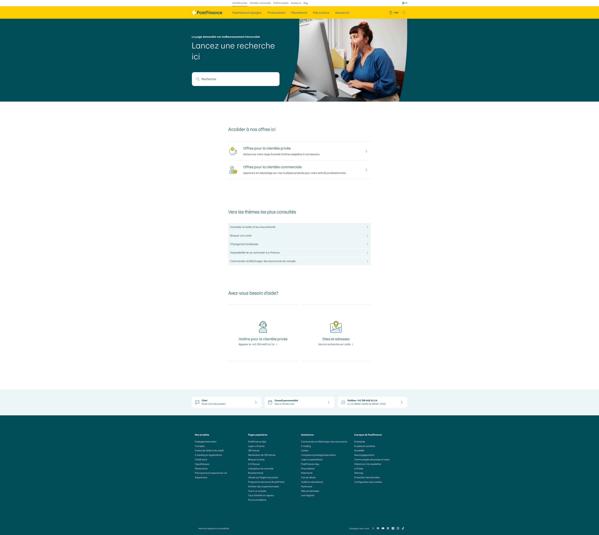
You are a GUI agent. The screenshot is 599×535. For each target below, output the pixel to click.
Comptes (200, 446)
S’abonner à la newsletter (367, 464)
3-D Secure (254, 464)
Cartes (304, 450)
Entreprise (359, 441)
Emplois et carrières (364, 446)
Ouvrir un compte (257, 491)
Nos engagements (364, 455)
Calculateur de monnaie (260, 468)
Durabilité (359, 450)
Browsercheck (255, 472)
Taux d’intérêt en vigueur (261, 495)
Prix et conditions (257, 499)
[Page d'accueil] (207, 12)
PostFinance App (257, 441)
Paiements (306, 472)
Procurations (307, 468)
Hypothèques (202, 464)
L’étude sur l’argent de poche (263, 477)
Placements (201, 468)
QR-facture (254, 450)
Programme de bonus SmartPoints (266, 481)
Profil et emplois (280, 3)
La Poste (358, 468)
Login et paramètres (311, 459)
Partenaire (306, 486)
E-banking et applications (208, 455)
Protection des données (367, 477)
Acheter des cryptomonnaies (263, 486)
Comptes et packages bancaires (318, 455)
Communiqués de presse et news (372, 459)
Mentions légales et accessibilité (214, 528)
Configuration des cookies (368, 481)
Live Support (307, 495)
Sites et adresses (310, 491)
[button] (403, 12)
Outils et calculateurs (312, 481)
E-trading (306, 446)
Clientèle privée (239, 3)
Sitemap (358, 472)
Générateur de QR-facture (262, 455)
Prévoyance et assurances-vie (211, 472)
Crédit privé (201, 459)
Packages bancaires (205, 441)
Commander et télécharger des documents (324, 441)
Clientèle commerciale (260, 3)
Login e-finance (256, 446)
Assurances (201, 477)
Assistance (296, 3)
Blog (306, 3)
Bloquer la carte (256, 459)
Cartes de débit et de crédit (209, 450)
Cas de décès (308, 477)
